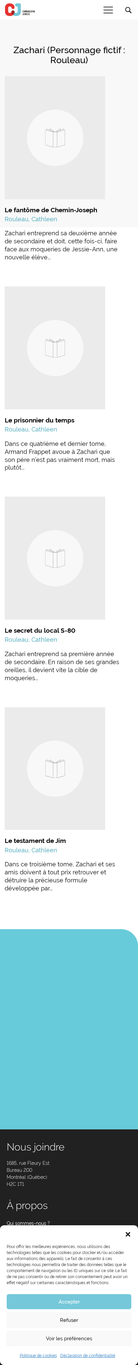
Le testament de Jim (35, 840)
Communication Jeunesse (20, 9)
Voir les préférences (69, 1339)
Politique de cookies (38, 1355)
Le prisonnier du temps (39, 420)
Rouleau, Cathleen (31, 219)
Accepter (69, 1302)
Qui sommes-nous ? (28, 1223)
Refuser (69, 1320)
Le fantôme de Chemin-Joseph (51, 210)
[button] (128, 1233)
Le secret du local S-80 (40, 630)
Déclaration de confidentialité (87, 1355)
